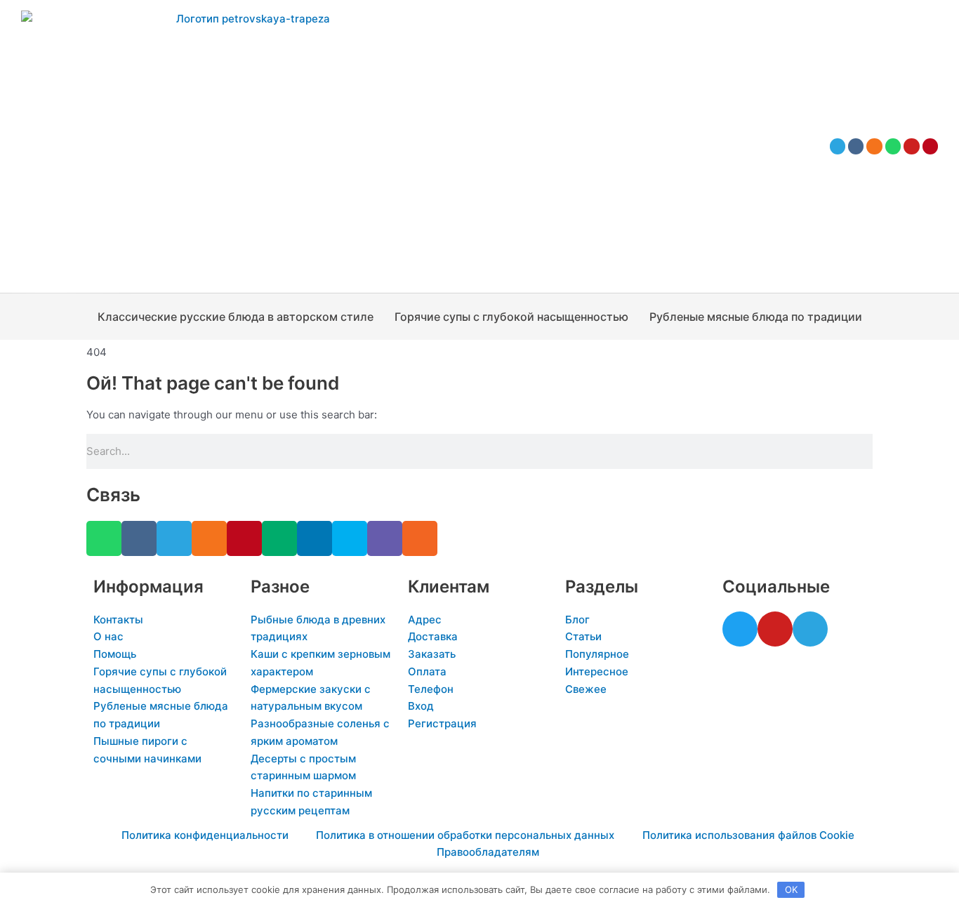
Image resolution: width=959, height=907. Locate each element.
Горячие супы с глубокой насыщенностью (511, 317)
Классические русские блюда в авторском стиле (235, 317)
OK (791, 889)
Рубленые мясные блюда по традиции (755, 317)
